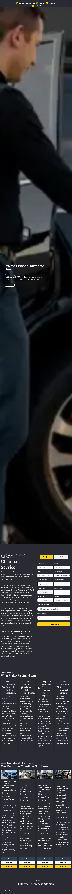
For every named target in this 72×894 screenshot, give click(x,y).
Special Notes (41, 613)
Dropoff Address (59, 579)
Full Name (40, 564)
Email (56, 564)
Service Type (58, 572)
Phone (39, 572)
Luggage (56, 596)
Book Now (9, 285)
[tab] (46, 557)
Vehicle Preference (43, 604)
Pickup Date (41, 588)
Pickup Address (42, 579)
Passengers (41, 596)
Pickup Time (58, 588)
